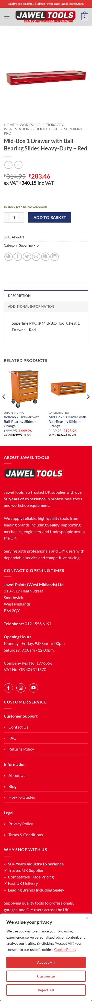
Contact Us (18, 726)
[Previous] (4, 407)
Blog (12, 786)
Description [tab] (19, 296)
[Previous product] (18, 165)
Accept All (46, 962)
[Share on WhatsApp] (8, 256)
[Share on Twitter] (27, 256)
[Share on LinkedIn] (54, 256)
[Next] (88, 407)
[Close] (87, 918)
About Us (16, 775)
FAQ (12, 737)
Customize (46, 976)
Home (9, 125)
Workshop (30, 125)
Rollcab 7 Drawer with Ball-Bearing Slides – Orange (22, 421)
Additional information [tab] (31, 306)
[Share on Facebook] (18, 256)
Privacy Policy (20, 823)
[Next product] (8, 165)
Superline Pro (29, 245)
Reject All (46, 990)
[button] (7, 16)
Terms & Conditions (25, 834)
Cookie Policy (65, 949)
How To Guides (21, 797)
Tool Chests (47, 129)
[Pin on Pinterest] (45, 256)
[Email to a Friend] (36, 256)
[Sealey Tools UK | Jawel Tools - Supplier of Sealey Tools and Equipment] (45, 17)
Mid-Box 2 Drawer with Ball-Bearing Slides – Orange (67, 421)
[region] (46, 957)
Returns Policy (21, 748)
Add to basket (49, 217)
